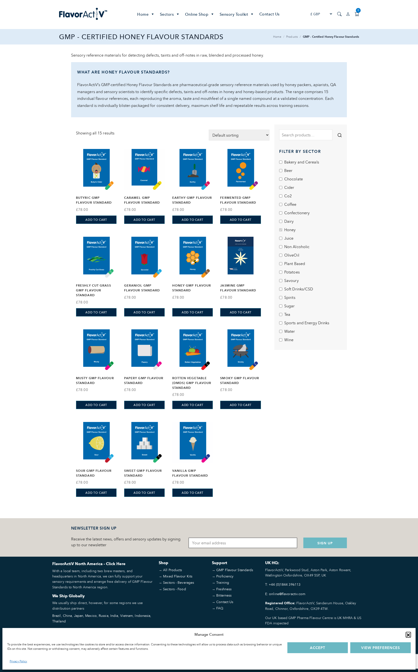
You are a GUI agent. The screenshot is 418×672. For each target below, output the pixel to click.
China (67, 615)
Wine (288, 340)
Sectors (167, 14)
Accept (317, 648)
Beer (288, 170)
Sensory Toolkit (234, 14)
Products (292, 36)
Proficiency (224, 576)
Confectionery (297, 213)
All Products (172, 570)
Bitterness (223, 595)
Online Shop (197, 14)
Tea (287, 314)
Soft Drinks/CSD (298, 289)
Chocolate (293, 179)
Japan (78, 615)
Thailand (59, 621)
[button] (408, 634)
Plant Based (294, 263)
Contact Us (269, 14)
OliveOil (291, 255)
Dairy (289, 221)
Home (143, 14)
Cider (289, 187)
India (114, 615)
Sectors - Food (174, 589)
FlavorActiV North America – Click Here (89, 564)
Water (289, 331)
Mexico (91, 615)
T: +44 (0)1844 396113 (282, 584)
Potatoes (292, 272)
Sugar (289, 306)
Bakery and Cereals (301, 162)
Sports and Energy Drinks (306, 323)
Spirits (289, 297)
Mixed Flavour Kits (177, 576)
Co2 (288, 196)
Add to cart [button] (96, 219)
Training (222, 582)
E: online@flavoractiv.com (285, 594)
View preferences (380, 648)
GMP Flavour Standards (234, 570)
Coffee (290, 204)
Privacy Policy (18, 661)
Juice (289, 238)
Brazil (56, 615)
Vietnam (126, 615)
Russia (103, 615)
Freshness (223, 589)
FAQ (219, 608)
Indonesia (142, 615)
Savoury (291, 280)
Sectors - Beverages (178, 582)
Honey (290, 230)
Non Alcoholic (296, 247)
